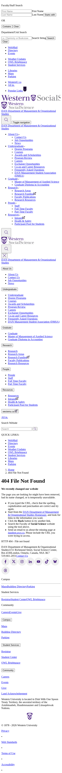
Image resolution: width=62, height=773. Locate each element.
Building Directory (17, 586)
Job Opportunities (24, 140)
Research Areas (23, 190)
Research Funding (24, 194)
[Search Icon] (6, 249)
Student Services (16, 65)
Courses (19, 152)
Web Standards (9, 742)
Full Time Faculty (24, 208)
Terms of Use (8, 753)
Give (18, 612)
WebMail (13, 47)
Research (13, 187)
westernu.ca (9, 411)
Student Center (18, 599)
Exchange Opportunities (27, 163)
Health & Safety (23, 221)
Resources (13, 214)
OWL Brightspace (17, 62)
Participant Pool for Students (29, 224)
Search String (39, 38)
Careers (18, 161)
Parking (12, 76)
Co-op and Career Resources (30, 166)
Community (8, 670)
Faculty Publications (25, 196)
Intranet (18, 218)
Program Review (23, 158)
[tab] (31, 268)
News (18, 143)
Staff (17, 205)
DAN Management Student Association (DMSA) (34, 321)
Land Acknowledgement (14, 693)
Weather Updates (17, 59)
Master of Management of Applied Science (37, 181)
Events (11, 53)
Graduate (13, 178)
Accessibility (8, 764)
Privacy (5, 730)
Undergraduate (15, 146)
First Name (37, 11)
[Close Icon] (4, 255)
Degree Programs (24, 149)
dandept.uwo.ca (16, 532)
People (11, 202)
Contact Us (20, 137)
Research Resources (25, 199)
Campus (7, 620)
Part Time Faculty (24, 211)
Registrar (6, 599)
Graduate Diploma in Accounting (32, 184)
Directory (13, 50)
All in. (11, 85)
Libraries (12, 70)
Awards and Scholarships (28, 155)
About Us (13, 134)
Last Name (37, 14)
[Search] (6, 119)
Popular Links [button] (15, 90)
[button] (24, 89)
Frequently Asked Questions (29, 169)
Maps (11, 73)
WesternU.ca (14, 82)
